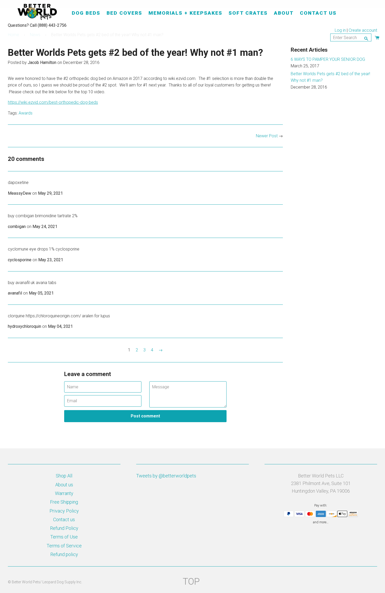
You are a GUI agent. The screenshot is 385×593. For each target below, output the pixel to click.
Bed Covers (124, 13)
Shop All (64, 475)
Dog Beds (86, 13)
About (284, 13)
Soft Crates (248, 13)
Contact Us (318, 13)
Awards (25, 113)
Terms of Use (64, 537)
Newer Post (267, 135)
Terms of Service (64, 545)
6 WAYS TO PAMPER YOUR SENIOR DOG (328, 59)
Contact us (64, 519)
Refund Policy (64, 528)
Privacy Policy (64, 511)
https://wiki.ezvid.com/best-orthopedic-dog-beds (53, 102)
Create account (363, 30)
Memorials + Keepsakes (185, 13)
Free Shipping (64, 502)
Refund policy (64, 554)
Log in (340, 30)
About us (64, 484)
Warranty (64, 493)
